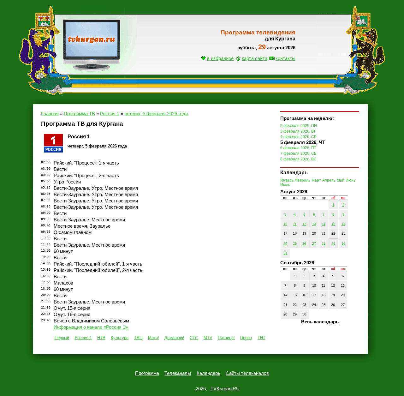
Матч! (153, 337)
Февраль (302, 180)
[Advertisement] (202, 112)
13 (314, 224)
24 (285, 243)
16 (343, 224)
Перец (246, 337)
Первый (62, 337)
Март (316, 180)
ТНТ (261, 337)
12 (304, 224)
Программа (147, 373)
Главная (50, 113)
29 (333, 243)
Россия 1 (83, 337)
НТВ (101, 337)
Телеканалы (177, 373)
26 (304, 243)
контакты (285, 58)
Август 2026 (293, 191)
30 (343, 243)
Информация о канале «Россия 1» (91, 327)
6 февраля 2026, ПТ (298, 148)
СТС (194, 337)
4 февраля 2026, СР (298, 137)
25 (295, 243)
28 (323, 243)
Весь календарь (320, 321)
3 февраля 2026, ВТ (298, 131)
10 (285, 224)
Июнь (350, 180)
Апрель (329, 180)
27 (314, 243)
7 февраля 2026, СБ (298, 153)
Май (340, 180)
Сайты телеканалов (247, 373)
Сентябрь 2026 (297, 262)
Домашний (174, 337)
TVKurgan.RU (225, 388)
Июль (285, 185)
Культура (119, 337)
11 (294, 224)
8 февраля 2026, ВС (298, 159)
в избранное (220, 58)
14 (323, 224)
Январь (287, 180)
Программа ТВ (79, 113)
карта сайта (254, 58)
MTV (208, 337)
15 (333, 224)
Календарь (208, 373)
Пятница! (226, 337)
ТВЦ (138, 337)
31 (285, 253)
